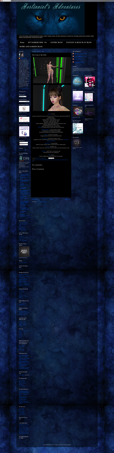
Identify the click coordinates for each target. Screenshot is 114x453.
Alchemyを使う (22, 349)
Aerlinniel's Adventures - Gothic (80, 56)
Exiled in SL (22, 214)
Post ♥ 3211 (21, 346)
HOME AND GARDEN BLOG (31, 46)
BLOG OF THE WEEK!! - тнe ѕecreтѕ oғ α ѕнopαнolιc (24, 312)
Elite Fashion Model (22, 262)
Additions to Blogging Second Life (23, 275)
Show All (28, 217)
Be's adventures (23, 211)
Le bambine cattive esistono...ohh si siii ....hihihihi (22, 324)
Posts (21, 142)
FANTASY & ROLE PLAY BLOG (79, 42)
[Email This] (49, 158)
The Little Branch (23, 207)
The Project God (22, 226)
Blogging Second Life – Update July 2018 (23, 279)
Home (22, 42)
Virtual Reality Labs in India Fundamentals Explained (24, 368)
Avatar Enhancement (23, 240)
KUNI (49, 154)
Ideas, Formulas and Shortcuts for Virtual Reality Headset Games (24, 361)
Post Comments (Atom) (41, 201)
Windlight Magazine (22, 229)
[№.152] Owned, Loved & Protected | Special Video (23, 433)
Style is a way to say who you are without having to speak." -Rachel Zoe (24, 202)
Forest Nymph (21, 408)
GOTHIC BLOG (57, 42)
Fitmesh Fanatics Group (23, 237)
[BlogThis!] (50, 158)
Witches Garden (22, 381)
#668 (20, 348)
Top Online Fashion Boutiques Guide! (22, 399)
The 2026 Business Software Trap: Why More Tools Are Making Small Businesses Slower (24, 193)
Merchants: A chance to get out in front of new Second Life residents (24, 284)
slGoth (20, 225)
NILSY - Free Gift (22, 345)
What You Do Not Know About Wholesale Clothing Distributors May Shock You (24, 392)
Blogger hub (21, 239)
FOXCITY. (37, 159)
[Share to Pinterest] (53, 158)
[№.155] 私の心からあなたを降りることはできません (24, 429)
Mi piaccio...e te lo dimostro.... (22, 322)
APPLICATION (21, 375)
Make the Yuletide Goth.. (78, 57)
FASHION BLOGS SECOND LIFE (22, 304)
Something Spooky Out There (79, 62)
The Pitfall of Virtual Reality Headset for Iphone (24, 359)
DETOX (20, 293)
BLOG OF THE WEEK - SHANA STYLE (23, 314)
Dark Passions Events (23, 222)
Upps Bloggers (22, 228)
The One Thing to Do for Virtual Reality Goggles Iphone (23, 356)
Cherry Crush (21, 290)
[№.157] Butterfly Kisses (23, 427)
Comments (22, 144)
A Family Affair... (22, 412)
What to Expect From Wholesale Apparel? (23, 397)
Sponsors (21, 333)
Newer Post (35, 199)
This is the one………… (23, 292)
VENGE (45, 134)
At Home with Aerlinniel (78, 61)
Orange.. (21, 212)
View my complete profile (23, 88)
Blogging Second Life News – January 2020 (24, 277)
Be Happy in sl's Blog (24, 180)
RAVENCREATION (45, 129)
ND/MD (49, 114)
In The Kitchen (21, 380)
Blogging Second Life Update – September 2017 (24, 282)
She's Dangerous (22, 411)
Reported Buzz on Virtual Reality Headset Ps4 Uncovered (23, 365)
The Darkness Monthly (56, 159)
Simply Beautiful (22, 414)
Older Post (67, 199)
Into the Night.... (22, 409)
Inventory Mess (23, 187)
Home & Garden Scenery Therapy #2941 (24, 205)
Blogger (69, 444)
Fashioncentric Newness (23, 197)
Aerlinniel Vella (23, 58)
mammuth (61, 444)
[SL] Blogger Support (24, 190)
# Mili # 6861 (22, 188)
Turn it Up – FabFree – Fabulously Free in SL (24, 175)
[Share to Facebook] (52, 158)
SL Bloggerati (21, 236)
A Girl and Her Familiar (78, 54)
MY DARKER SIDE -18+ (37, 42)
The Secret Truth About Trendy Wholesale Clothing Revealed (24, 402)
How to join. (21, 269)
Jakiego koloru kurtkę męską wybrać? (24, 216)
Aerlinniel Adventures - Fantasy (80, 53)
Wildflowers (21, 384)
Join (20, 439)
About (20, 337)
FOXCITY (48, 146)
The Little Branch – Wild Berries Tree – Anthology (24, 209)
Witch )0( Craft (44, 138)
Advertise (21, 334)
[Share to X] (51, 158)
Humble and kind (22, 385)
